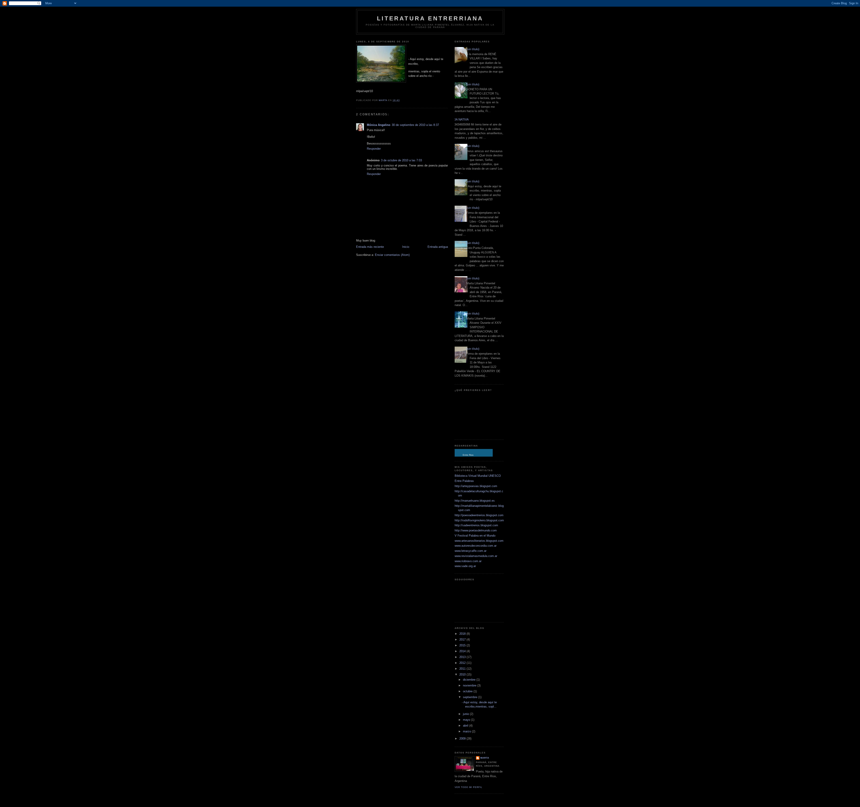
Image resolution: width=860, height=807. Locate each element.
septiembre (470, 697)
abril (466, 725)
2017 (463, 639)
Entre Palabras (464, 481)
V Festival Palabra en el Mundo (475, 535)
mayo (467, 719)
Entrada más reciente (370, 246)
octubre (468, 691)
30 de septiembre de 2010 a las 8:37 (415, 125)
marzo (467, 731)
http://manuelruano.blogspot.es (475, 500)
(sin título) (472, 49)
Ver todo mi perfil (468, 787)
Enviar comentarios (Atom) (392, 255)
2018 (463, 633)
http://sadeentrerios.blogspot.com (476, 525)
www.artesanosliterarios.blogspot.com (479, 540)
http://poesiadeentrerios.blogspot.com (479, 515)
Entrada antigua (438, 246)
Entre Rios (468, 455)
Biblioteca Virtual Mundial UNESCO (478, 475)
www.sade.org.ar (465, 566)
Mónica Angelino (378, 125)
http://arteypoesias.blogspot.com (476, 486)
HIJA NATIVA (460, 119)
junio (466, 714)
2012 (463, 663)
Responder (374, 148)
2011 (463, 668)
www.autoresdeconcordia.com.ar (476, 545)
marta (484, 758)
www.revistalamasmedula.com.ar (476, 556)
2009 (463, 738)
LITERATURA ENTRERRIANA (430, 18)
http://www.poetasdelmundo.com (476, 530)
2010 (463, 674)
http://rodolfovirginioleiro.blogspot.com (479, 520)
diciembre (469, 679)
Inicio (405, 246)
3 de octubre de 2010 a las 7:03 (401, 160)
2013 (463, 657)
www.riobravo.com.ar (468, 561)
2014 (463, 651)
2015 (463, 645)
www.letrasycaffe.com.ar (470, 550)
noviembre (470, 685)
